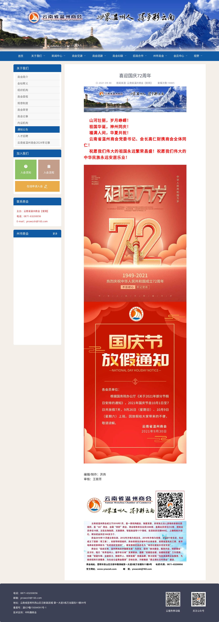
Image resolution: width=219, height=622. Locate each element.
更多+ (55, 234)
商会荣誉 (22, 110)
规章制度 (22, 103)
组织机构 (22, 90)
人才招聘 (22, 136)
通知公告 (22, 129)
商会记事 (22, 116)
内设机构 (22, 123)
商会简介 (22, 77)
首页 (20, 56)
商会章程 (22, 96)
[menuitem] (20, 56)
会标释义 (22, 83)
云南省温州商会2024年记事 (33, 142)
